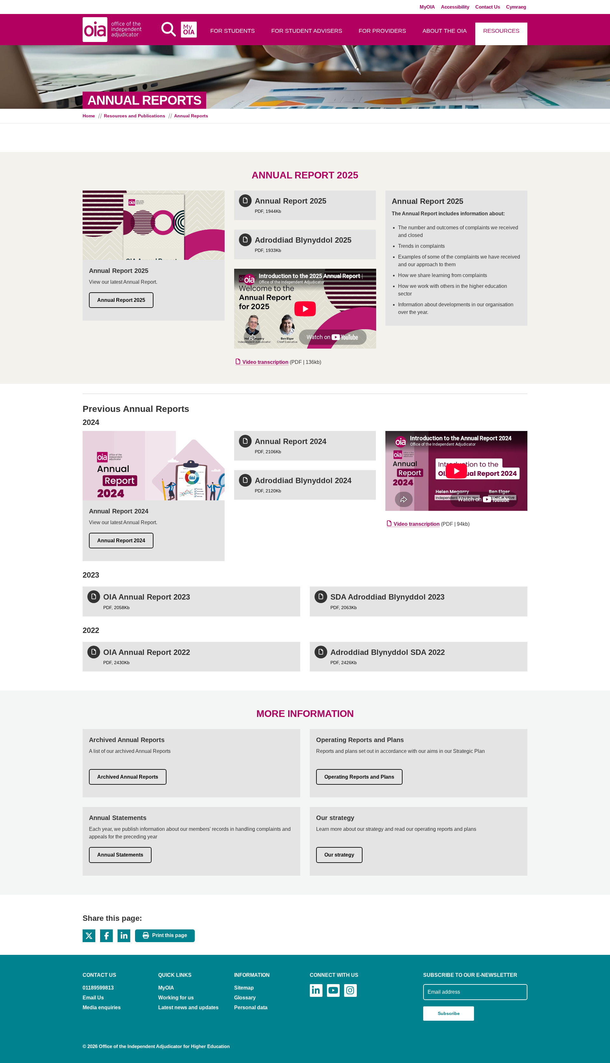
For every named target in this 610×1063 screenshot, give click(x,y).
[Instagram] (350, 990)
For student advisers (306, 31)
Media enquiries (102, 1007)
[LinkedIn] (316, 990)
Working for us (176, 997)
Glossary (245, 997)
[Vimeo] (333, 990)
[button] (89, 935)
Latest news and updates (188, 1007)
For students (232, 31)
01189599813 (98, 987)
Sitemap (244, 987)
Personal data (251, 1007)
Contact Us (487, 7)
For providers (382, 31)
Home (89, 115)
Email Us (93, 997)
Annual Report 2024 (121, 540)
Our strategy (339, 855)
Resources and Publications (134, 115)
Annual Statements (120, 855)
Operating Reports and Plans (359, 777)
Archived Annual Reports (127, 777)
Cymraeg (516, 7)
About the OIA (445, 31)
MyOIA (427, 7)
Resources (501, 31)
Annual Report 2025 (121, 300)
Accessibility (455, 7)
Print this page (169, 935)
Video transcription (265, 362)
